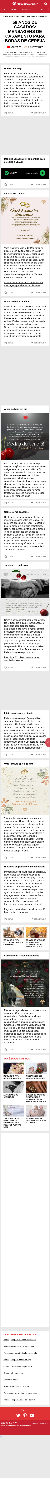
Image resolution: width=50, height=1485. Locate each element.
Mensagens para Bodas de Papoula (19, 1400)
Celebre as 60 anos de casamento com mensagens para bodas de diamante (23, 284)
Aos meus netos (10, 1380)
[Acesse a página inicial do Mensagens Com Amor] (25, 4)
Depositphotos (25, 1425)
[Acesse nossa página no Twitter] (18, 1415)
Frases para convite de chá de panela (20, 1353)
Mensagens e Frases (25, 17)
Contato (36, 1424)
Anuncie (45, 1424)
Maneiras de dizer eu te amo (16, 1386)
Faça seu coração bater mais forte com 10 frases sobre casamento (24, 910)
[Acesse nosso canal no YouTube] (31, 1415)
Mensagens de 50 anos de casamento (20, 1346)
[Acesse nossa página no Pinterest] (25, 1415)
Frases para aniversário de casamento (20, 1393)
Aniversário (43, 17)
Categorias (7, 17)
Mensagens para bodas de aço (17, 1360)
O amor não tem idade (13, 1373)
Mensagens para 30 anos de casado (19, 1340)
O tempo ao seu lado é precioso (17, 1366)
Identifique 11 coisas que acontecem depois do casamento (22, 658)
